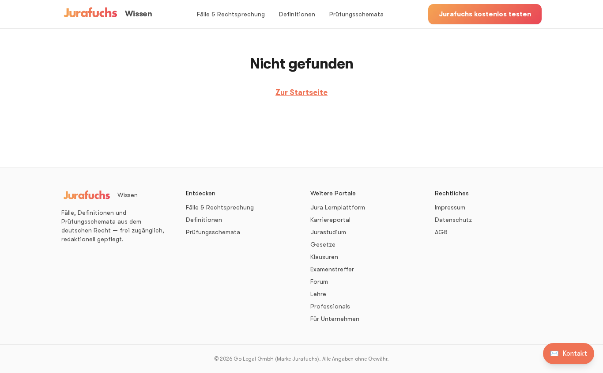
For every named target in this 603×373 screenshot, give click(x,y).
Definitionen (297, 14)
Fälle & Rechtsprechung (231, 14)
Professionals (330, 306)
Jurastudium (328, 232)
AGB (441, 232)
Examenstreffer (332, 269)
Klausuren (324, 256)
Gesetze (322, 244)
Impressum (450, 207)
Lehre (318, 293)
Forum (319, 281)
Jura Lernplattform (337, 207)
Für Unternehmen (334, 318)
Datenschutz (453, 219)
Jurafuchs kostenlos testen (485, 14)
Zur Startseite (301, 92)
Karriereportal (330, 219)
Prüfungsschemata (356, 14)
